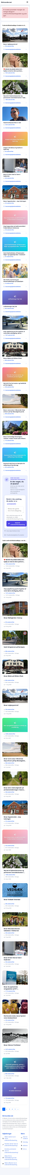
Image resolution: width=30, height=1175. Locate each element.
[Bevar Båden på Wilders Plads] (15, 353)
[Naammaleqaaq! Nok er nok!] (15, 118)
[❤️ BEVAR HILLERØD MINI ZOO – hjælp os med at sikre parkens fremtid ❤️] (15, 65)
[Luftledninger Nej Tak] (15, 302)
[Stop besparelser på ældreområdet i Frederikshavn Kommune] (15, 222)
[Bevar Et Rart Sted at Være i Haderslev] (15, 171)
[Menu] (27, 2)
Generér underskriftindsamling (17, 523)
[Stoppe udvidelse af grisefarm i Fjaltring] (15, 144)
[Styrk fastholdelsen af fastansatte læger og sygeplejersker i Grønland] (15, 249)
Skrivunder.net (6, 2)
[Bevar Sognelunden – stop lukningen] (15, 196)
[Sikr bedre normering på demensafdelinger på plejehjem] (15, 276)
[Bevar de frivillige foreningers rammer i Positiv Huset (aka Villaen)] (15, 433)
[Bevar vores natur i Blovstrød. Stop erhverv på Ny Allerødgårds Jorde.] (15, 406)
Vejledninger (7, 1134)
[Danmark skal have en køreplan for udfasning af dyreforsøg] (15, 460)
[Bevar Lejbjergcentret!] (15, 39)
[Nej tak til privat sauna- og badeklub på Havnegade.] (15, 379)
